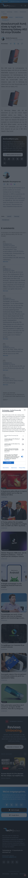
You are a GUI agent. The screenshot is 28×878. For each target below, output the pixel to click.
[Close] (25, 410)
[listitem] (14, 436)
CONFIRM (8, 462)
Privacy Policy (22, 467)
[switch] (22, 439)
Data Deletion (6, 467)
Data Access (14, 467)
